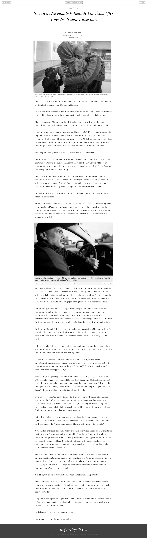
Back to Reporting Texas (74, 2)
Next (141, 2)
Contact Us (49, 534)
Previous (7, 2)
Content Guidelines (62, 534)
